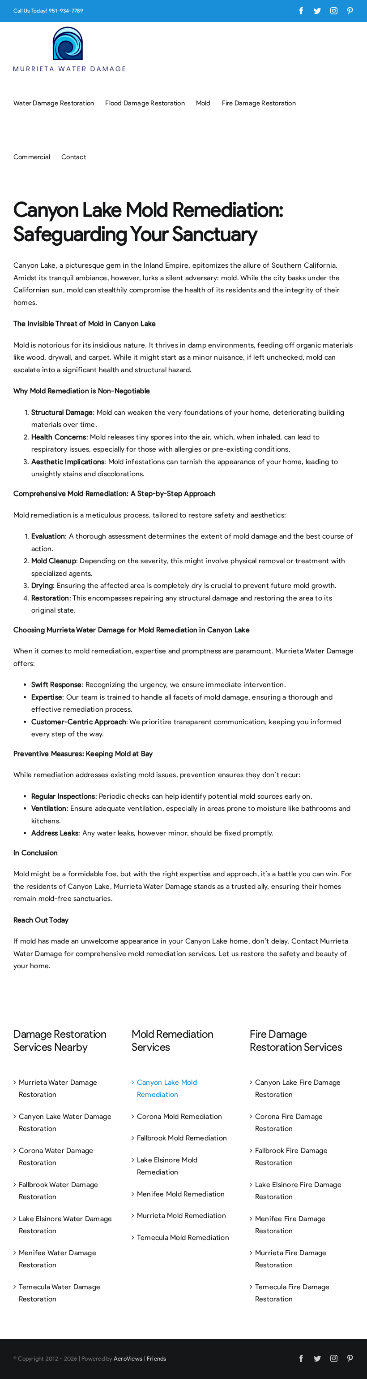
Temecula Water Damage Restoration (59, 1293)
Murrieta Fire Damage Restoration (291, 1259)
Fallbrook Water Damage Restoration (58, 1190)
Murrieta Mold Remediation (181, 1215)
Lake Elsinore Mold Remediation (167, 1166)
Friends (156, 1358)
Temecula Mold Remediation (183, 1237)
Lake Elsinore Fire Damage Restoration (298, 1190)
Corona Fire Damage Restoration (289, 1122)
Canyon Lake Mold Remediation (167, 1088)
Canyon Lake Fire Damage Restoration (298, 1088)
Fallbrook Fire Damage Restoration (291, 1156)
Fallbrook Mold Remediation (182, 1138)
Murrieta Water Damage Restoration (58, 1088)
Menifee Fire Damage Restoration (290, 1224)
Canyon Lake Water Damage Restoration (65, 1122)
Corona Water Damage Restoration (56, 1156)
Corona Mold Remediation (179, 1116)
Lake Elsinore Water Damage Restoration (65, 1224)
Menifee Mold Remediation (181, 1194)
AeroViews (128, 1358)
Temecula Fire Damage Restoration (292, 1293)
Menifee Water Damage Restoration (57, 1259)
